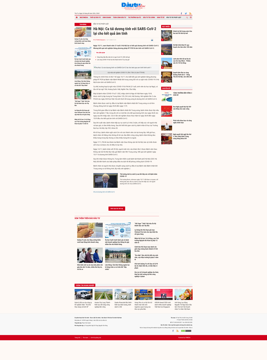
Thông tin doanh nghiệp (85, 285)
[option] (84, 298)
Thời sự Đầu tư (95, 17)
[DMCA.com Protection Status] (186, 331)
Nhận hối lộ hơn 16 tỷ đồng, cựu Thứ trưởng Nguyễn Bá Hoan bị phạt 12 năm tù (83, 122)
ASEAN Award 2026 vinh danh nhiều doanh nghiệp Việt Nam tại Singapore (163, 304)
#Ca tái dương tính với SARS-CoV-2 (104, 192)
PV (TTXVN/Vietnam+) (99, 40)
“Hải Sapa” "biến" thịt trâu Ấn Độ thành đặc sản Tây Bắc (82, 103)
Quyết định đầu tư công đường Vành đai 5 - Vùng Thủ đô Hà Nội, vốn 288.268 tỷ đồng (182, 75)
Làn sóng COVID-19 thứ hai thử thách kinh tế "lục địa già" (113, 60)
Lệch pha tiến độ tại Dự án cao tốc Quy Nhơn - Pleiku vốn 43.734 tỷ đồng (182, 61)
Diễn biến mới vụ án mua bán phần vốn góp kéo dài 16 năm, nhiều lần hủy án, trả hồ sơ (90, 267)
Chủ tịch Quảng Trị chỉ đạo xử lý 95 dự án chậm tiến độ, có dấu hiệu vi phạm (146, 266)
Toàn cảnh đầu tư (119, 17)
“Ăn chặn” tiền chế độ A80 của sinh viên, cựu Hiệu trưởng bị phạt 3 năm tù (146, 257)
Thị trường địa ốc (134, 17)
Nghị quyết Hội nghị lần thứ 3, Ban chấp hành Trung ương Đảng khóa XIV (182, 136)
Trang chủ (77, 337)
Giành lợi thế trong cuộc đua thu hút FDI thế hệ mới (182, 32)
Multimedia (84, 17)
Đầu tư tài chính (149, 17)
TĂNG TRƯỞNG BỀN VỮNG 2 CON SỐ (182, 94)
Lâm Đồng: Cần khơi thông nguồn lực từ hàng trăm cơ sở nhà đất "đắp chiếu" (82, 83)
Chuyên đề (166, 88)
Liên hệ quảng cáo (96, 337)
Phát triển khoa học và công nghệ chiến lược (182, 122)
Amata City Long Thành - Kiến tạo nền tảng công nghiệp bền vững (103, 304)
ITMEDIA (187, 337)
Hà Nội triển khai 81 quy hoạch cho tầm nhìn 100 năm (182, 46)
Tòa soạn (85, 337)
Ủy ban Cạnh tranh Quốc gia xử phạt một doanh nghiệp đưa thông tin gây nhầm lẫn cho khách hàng (117, 242)
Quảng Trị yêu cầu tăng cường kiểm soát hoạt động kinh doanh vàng (83, 41)
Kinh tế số (160, 17)
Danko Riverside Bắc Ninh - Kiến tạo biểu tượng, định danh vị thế (123, 304)
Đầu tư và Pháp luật (173, 17)
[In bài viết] (152, 40)
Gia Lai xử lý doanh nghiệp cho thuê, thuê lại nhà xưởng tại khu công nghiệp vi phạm (147, 274)
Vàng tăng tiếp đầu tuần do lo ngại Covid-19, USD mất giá (113, 57)
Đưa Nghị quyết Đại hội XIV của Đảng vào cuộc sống (182, 108)
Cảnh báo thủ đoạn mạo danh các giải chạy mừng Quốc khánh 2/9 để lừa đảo (146, 249)
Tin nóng (82, 24)
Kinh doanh (107, 17)
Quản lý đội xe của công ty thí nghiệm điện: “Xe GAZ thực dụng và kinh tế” (83, 304)
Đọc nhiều (166, 27)
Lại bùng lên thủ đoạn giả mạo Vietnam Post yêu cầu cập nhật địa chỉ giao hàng (82, 112)
